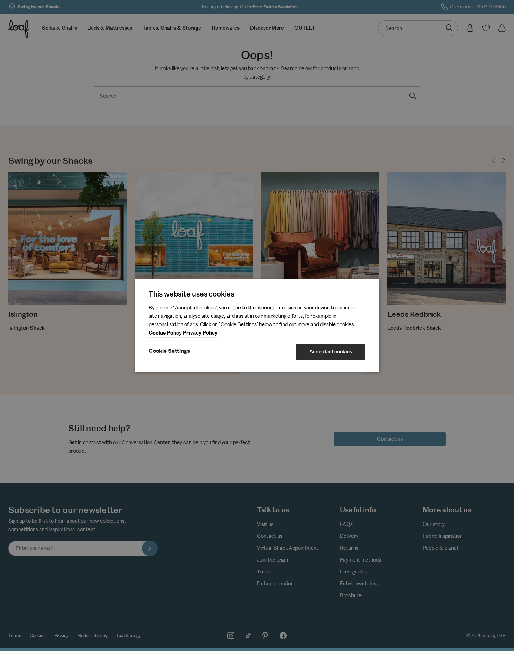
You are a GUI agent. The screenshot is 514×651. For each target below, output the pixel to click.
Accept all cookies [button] (330, 352)
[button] (169, 351)
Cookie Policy (165, 333)
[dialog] (257, 325)
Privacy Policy (200, 333)
